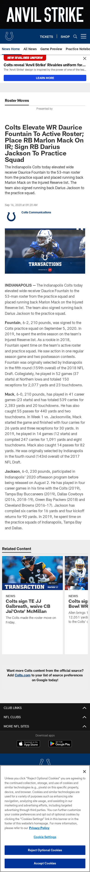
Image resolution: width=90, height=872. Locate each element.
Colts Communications (36, 212)
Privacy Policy (39, 828)
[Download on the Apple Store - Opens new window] (28, 744)
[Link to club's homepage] (9, 34)
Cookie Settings (45, 837)
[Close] (84, 59)
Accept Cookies (45, 863)
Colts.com (22, 675)
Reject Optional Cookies (45, 850)
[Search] (75, 36)
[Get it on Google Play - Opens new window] (60, 746)
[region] (45, 818)
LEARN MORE (45, 77)
